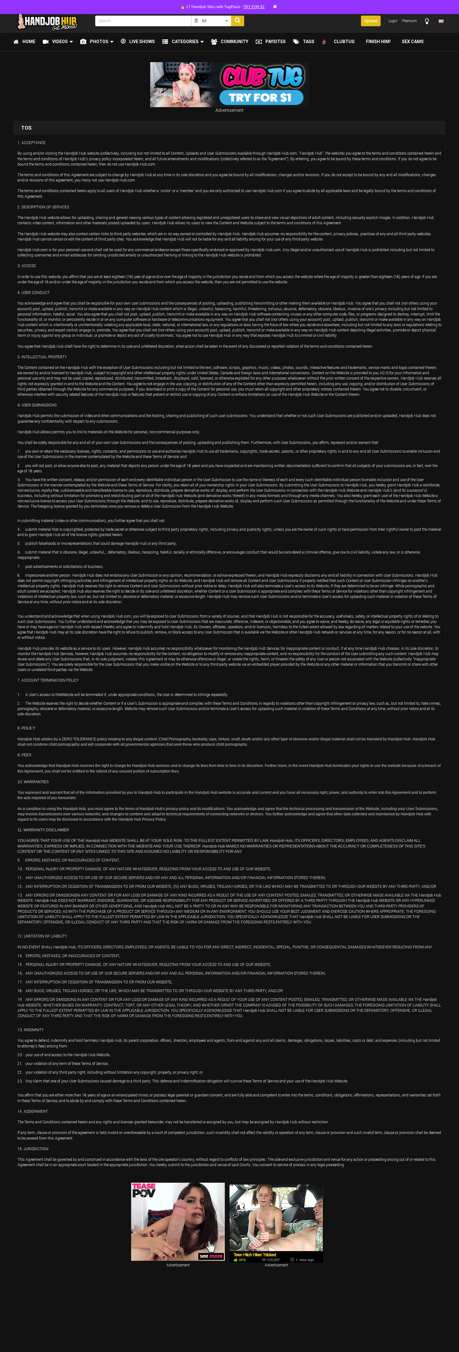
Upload (371, 20)
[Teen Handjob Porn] (276, 1223)
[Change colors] (427, 21)
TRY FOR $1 (254, 7)
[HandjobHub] (52, 20)
